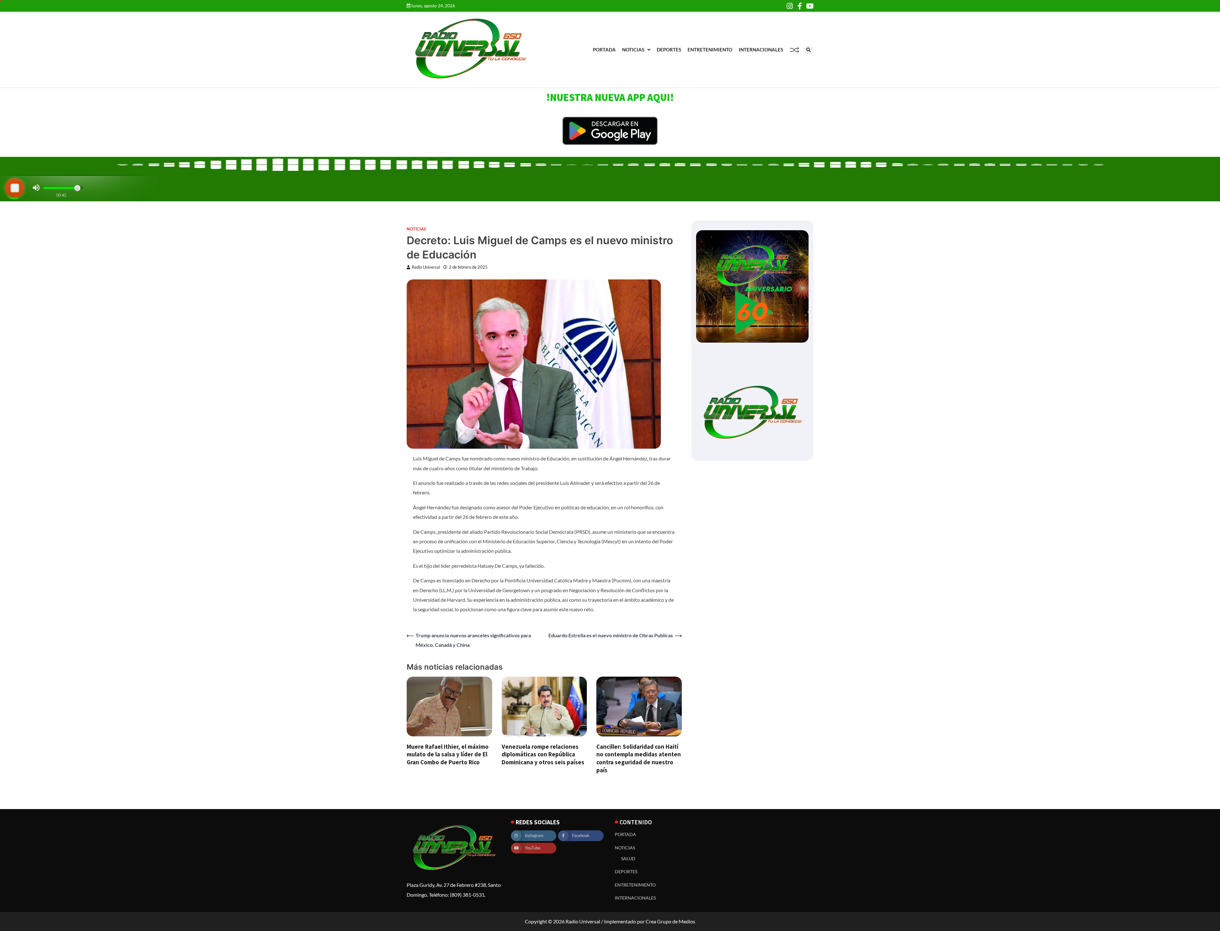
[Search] (808, 50)
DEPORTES (669, 49)
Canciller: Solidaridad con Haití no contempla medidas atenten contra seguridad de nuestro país (638, 758)
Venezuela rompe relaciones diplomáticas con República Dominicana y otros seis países (543, 754)
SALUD (628, 858)
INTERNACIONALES (761, 49)
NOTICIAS (633, 49)
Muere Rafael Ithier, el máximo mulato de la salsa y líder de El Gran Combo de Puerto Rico (448, 754)
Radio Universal (426, 267)
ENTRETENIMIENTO (710, 49)
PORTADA (604, 49)
